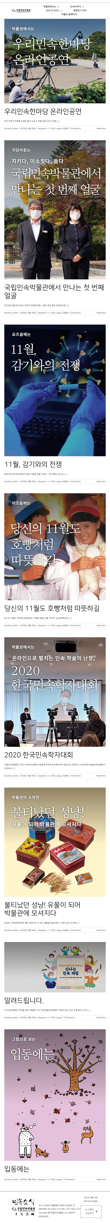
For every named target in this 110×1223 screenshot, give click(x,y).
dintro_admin (12, 128)
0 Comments (75, 128)
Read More (101, 128)
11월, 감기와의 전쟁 (33, 464)
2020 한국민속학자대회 (38, 755)
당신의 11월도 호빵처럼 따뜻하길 (52, 608)
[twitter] (21, 1214)
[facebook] (16, 1214)
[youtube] (32, 1214)
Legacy (59, 128)
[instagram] (27, 1214)
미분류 (65, 128)
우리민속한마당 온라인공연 (43, 111)
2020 (53, 128)
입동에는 (17, 1169)
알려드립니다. (24, 1000)
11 (48, 128)
